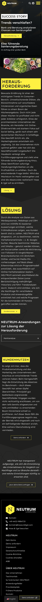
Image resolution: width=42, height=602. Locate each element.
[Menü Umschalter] (38, 3)
